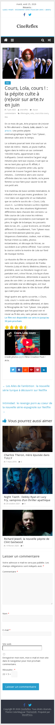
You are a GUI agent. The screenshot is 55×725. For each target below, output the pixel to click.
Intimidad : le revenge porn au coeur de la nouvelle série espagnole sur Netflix (27, 407)
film (7, 83)
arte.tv (8, 130)
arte (32, 113)
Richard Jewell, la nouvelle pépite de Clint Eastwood (26, 540)
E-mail (6, 629)
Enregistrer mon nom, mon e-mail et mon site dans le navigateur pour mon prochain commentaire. (25, 661)
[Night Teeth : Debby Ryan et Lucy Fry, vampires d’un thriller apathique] (27, 469)
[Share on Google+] (31, 369)
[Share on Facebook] (19, 369)
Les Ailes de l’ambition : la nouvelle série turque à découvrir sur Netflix (26, 388)
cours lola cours (41, 113)
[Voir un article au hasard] (49, 40)
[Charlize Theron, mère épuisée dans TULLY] (27, 427)
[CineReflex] (5, 40)
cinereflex (24, 109)
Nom (5, 613)
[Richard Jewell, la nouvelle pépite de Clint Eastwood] (27, 511)
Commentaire (10, 571)
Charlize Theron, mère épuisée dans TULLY (26, 456)
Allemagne (24, 113)
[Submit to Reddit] (25, 369)
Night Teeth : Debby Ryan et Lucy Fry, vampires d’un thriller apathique (27, 498)
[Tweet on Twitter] (13, 369)
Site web (6, 643)
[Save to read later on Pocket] (38, 369)
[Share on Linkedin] (44, 369)
